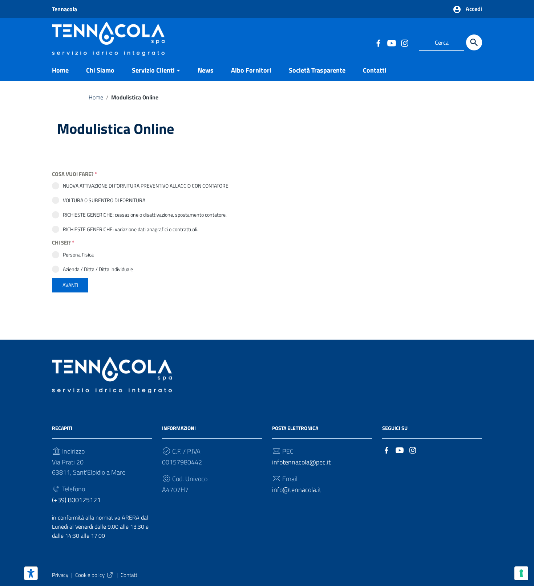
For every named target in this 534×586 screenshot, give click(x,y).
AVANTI (70, 285)
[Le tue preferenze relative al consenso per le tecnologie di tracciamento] (521, 573)
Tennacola (64, 9)
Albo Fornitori (251, 70)
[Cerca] (474, 42)
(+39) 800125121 (76, 500)
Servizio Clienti (153, 70)
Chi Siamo (100, 70)
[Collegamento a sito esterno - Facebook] (378, 42)
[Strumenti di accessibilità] (31, 573)
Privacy (60, 575)
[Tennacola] (108, 38)
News (206, 70)
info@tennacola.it (296, 490)
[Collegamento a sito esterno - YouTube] (391, 42)
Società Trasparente (317, 70)
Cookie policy (90, 575)
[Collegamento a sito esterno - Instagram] (404, 42)
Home (60, 70)
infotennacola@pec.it (301, 462)
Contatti (375, 70)
